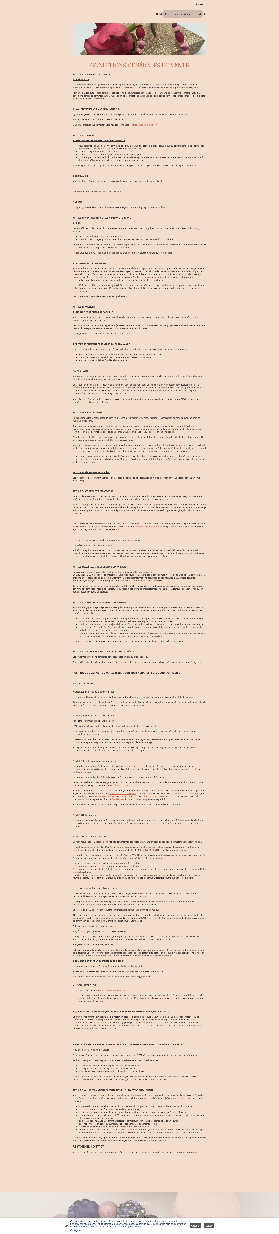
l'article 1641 (83, 799)
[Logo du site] (139, 1209)
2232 (122, 796)
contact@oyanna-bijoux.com (143, 124)
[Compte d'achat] (204, 14)
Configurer (75, 1230)
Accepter (195, 1226)
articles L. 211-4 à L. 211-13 (122, 793)
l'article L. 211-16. (119, 785)
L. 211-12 (172, 796)
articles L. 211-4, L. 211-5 (153, 796)
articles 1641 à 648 (108, 796)
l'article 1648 (118, 799)
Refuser (209, 1226)
